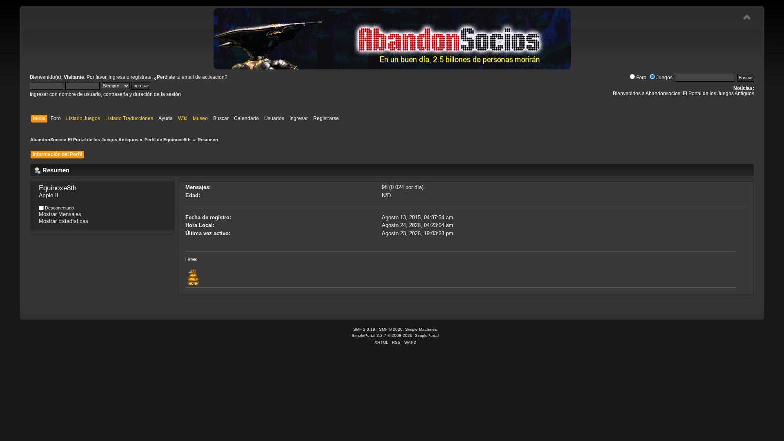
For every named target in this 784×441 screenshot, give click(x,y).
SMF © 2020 (391, 329)
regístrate (141, 77)
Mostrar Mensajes (60, 214)
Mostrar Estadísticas (63, 221)
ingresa (117, 77)
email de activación (203, 77)
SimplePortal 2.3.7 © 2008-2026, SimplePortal (395, 335)
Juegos (664, 77)
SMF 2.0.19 (364, 329)
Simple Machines (421, 329)
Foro (641, 77)
